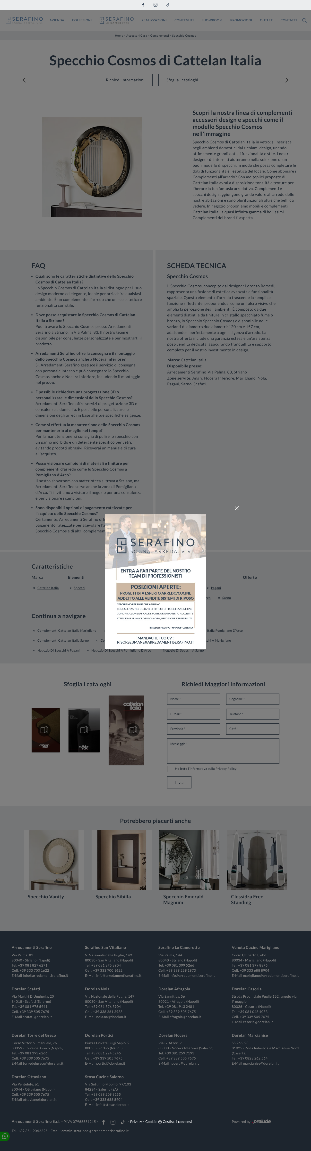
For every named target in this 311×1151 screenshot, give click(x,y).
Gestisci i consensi (177, 1121)
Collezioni (82, 20)
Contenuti (184, 20)
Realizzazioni (154, 20)
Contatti (288, 20)
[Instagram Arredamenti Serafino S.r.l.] (155, 5)
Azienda (57, 20)
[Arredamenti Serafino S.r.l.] (24, 20)
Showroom (212, 20)
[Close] (237, 508)
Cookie (150, 1121)
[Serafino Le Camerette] (117, 20)
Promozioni (241, 20)
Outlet (266, 20)
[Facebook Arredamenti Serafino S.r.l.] (143, 5)
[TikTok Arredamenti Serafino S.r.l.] (168, 5)
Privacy (136, 1121)
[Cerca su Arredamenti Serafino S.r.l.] (304, 20)
